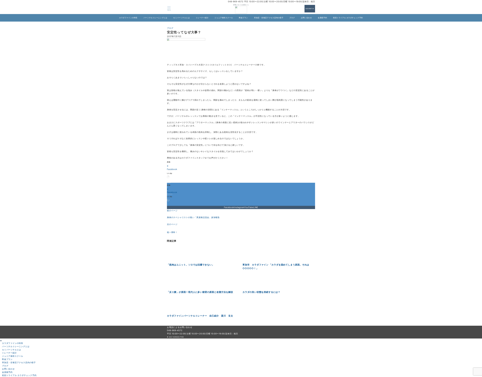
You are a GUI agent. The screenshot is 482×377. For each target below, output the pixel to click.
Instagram (239, 207)
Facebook (229, 207)
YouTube (248, 207)
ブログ (170, 28)
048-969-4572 (174, 330)
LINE (255, 207)
